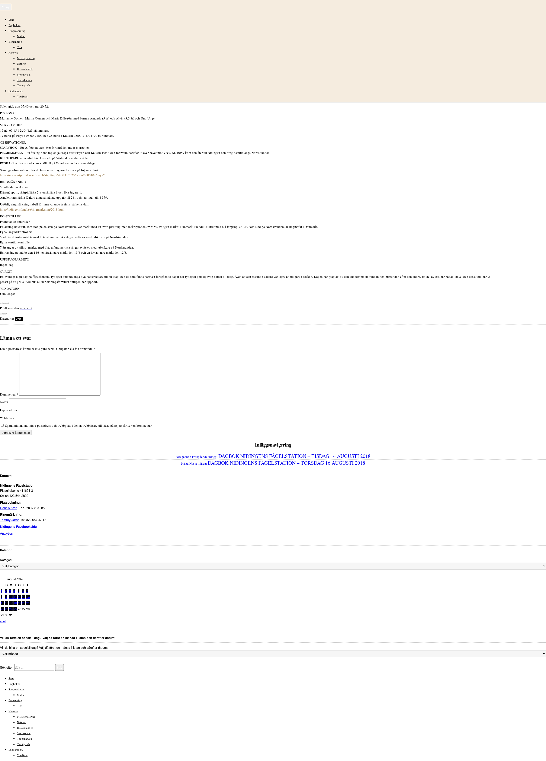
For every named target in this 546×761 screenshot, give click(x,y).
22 (2, 609)
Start (11, 20)
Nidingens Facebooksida (18, 526)
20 (23, 603)
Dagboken (14, 25)
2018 (18, 318)
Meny (6, 7)
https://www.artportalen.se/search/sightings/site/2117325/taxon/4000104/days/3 (52, 175)
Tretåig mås (23, 85)
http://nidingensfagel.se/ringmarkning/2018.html (32, 209)
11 (15, 597)
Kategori (6, 559)
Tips (19, 47)
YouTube (22, 96)
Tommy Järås (9, 519)
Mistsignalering (26, 58)
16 (6, 603)
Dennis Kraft (8, 507)
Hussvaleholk (25, 69)
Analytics (6, 533)
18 (15, 603)
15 (2, 603)
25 (15, 609)
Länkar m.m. (16, 91)
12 (19, 597)
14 (28, 597)
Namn (4, 402)
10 (11, 597)
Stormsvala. (23, 74)
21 (28, 603)
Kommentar (9, 394)
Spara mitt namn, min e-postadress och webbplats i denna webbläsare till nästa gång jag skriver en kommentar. (78, 425)
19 (19, 603)
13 (23, 597)
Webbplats (7, 418)
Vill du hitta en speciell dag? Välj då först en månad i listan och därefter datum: (54, 647)
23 (6, 609)
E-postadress (8, 410)
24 (11, 609)
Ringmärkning (17, 31)
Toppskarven (24, 80)
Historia (13, 52)
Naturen (21, 63)
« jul (3, 621)
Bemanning (15, 42)
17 (11, 603)
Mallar (21, 36)
